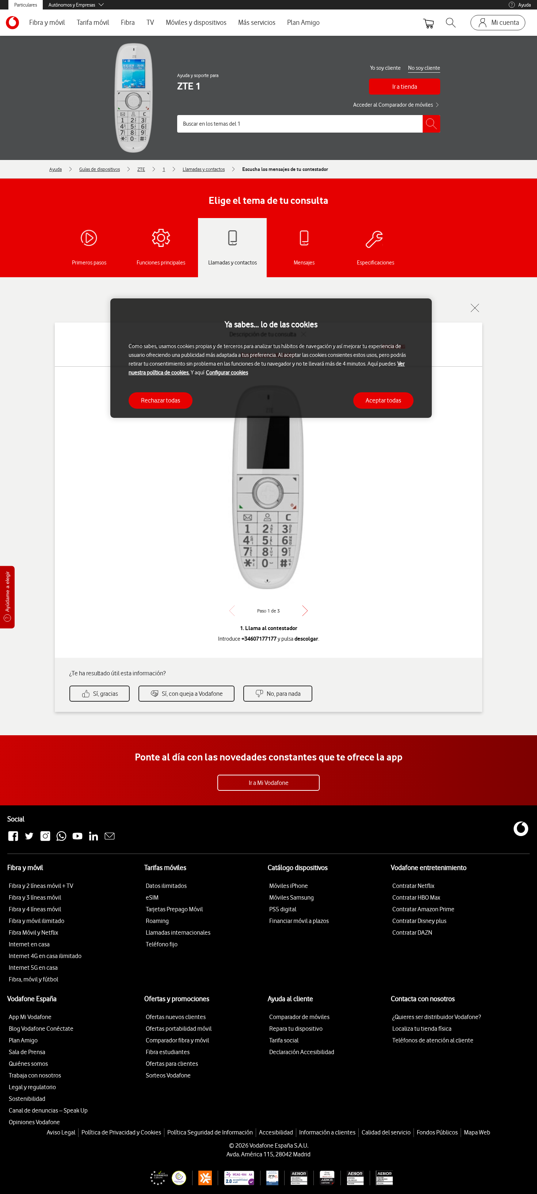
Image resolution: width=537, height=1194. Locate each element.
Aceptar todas (383, 400)
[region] (271, 358)
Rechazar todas (160, 400)
